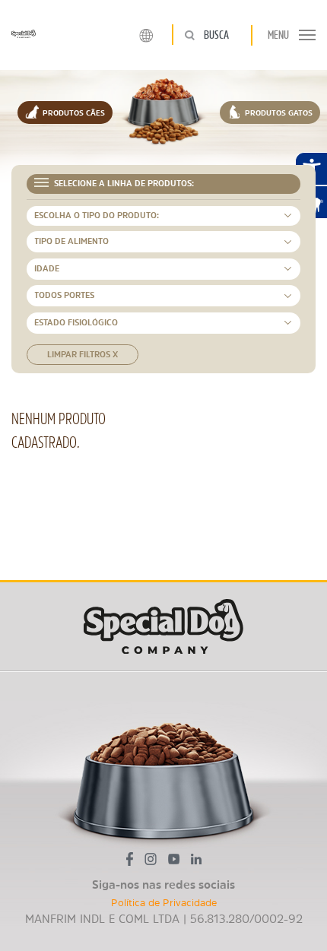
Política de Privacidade (164, 903)
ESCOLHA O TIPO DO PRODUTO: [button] (96, 215)
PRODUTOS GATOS (278, 112)
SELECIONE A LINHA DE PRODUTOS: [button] (123, 183)
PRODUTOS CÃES (72, 112)
